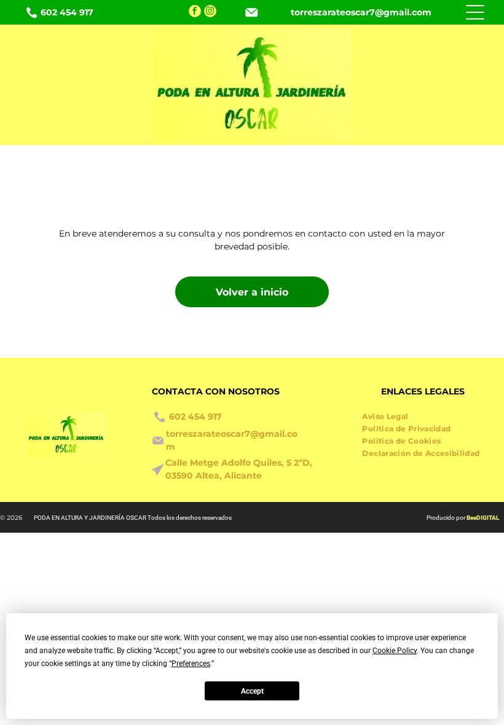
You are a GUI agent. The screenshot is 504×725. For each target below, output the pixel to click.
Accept (252, 691)
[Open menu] (475, 12)
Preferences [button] (190, 663)
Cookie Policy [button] (394, 650)
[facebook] (195, 12)
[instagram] (210, 12)
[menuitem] (389, 415)
